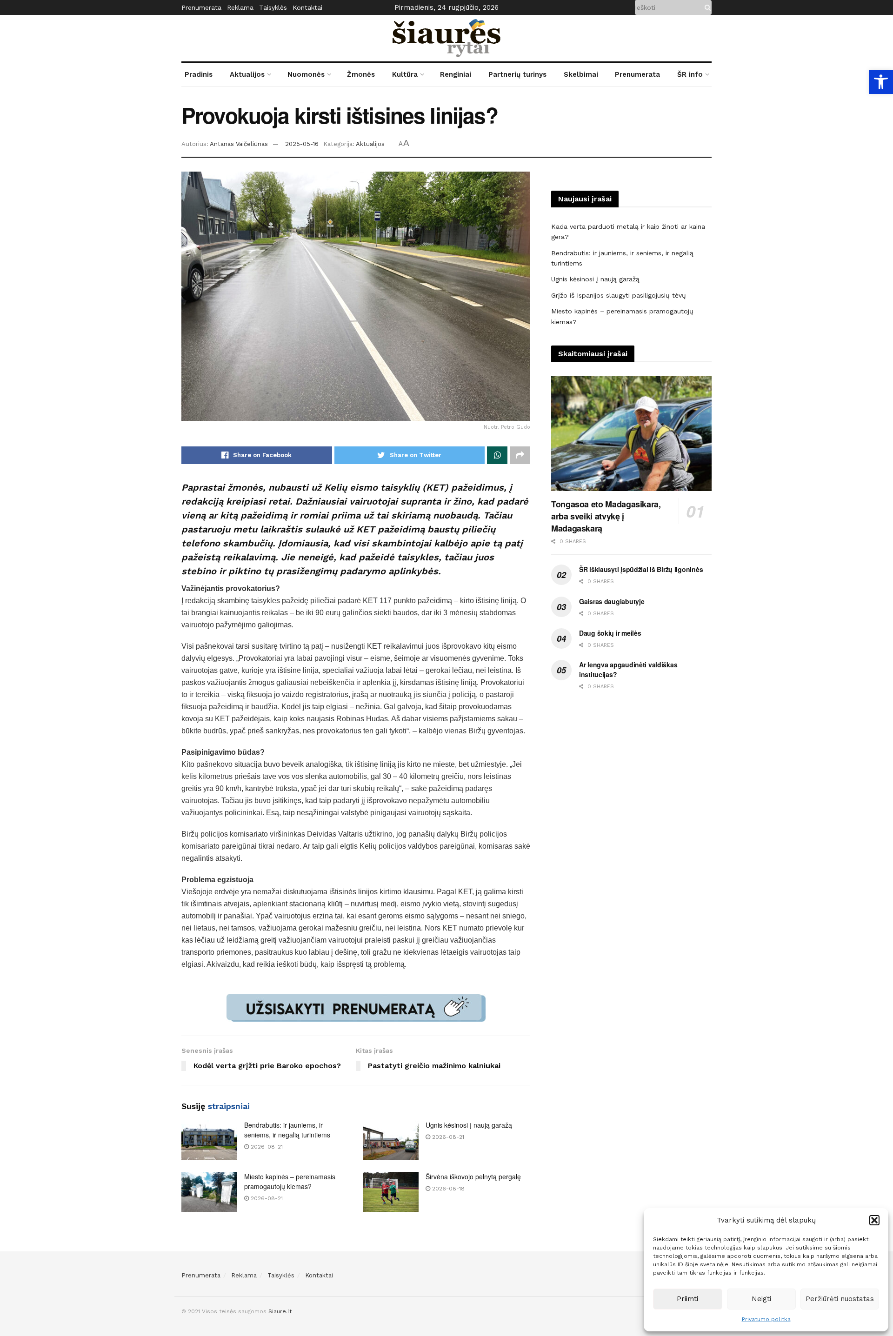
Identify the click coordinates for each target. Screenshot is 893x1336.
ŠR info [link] (690, 74)
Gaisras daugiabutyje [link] (611, 601)
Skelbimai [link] (581, 74)
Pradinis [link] (199, 74)
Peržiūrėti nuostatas (840, 1299)
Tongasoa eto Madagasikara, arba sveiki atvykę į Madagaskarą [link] (606, 516)
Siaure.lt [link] (280, 1311)
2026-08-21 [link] (266, 1146)
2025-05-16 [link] (302, 143)
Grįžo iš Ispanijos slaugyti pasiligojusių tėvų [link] (618, 295)
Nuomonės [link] (306, 74)
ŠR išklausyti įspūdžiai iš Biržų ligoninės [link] (641, 569)
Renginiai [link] (455, 74)
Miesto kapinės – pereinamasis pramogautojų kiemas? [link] (289, 1181)
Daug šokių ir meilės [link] (610, 633)
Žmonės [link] (361, 74)
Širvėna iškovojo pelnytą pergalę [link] (473, 1176)
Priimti (687, 1299)
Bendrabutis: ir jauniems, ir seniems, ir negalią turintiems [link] (287, 1129)
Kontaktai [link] (307, 7)
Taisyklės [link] (273, 7)
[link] (881, 82)
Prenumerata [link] (201, 7)
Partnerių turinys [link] (517, 74)
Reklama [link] (240, 7)
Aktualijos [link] (247, 74)
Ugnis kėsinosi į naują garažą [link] (469, 1125)
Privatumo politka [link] (766, 1319)
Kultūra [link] (405, 74)
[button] (874, 1220)
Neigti (761, 1299)
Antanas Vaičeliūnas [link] (239, 143)
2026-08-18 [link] (447, 1188)
